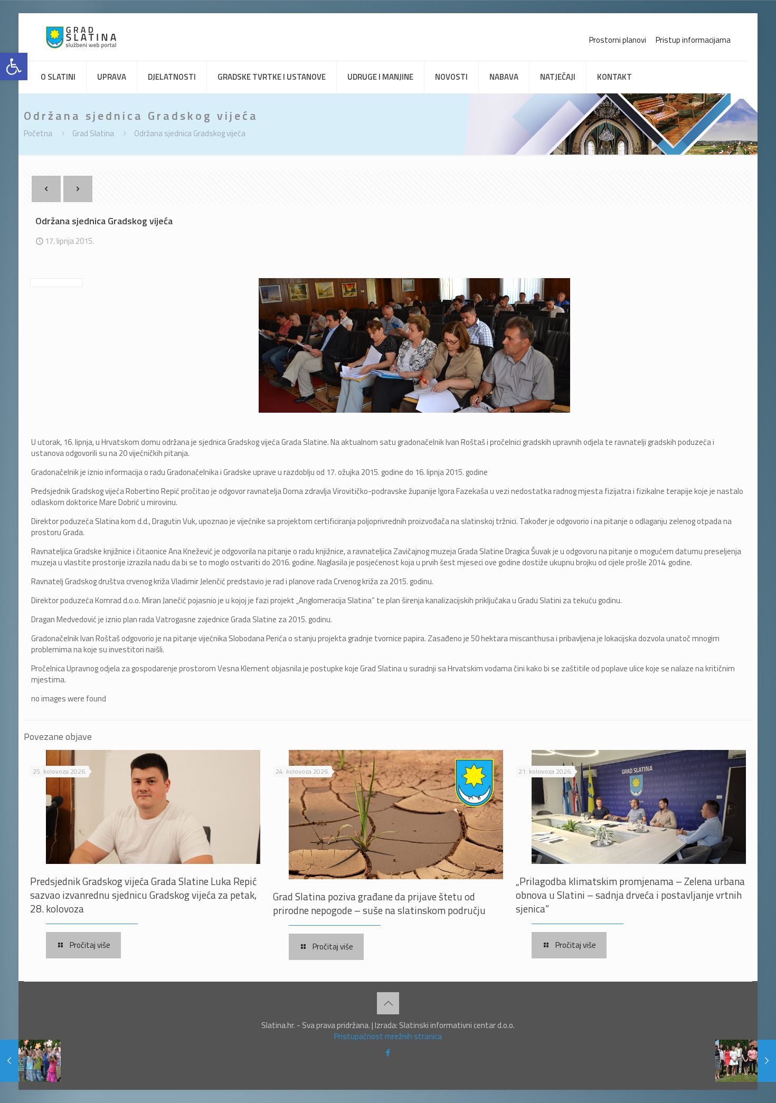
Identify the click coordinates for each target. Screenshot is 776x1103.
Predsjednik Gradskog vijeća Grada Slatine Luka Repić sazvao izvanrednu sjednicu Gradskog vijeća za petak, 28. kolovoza (143, 894)
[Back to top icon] (388, 1003)
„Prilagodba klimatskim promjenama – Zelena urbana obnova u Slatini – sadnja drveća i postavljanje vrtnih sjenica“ (630, 894)
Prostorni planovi (617, 40)
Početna (38, 133)
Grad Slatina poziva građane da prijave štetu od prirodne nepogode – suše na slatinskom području (379, 903)
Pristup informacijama (693, 40)
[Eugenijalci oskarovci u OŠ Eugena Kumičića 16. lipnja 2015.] (30, 1061)
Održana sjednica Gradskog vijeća (189, 133)
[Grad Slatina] (81, 37)
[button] (13, 66)
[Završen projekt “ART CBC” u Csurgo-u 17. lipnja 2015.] (745, 1061)
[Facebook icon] (388, 1053)
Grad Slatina (93, 133)
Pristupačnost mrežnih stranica (388, 1036)
